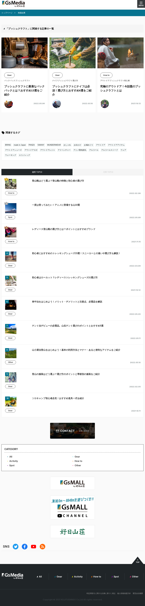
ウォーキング (10, 155)
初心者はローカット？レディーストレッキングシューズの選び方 (65, 277)
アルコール (93, 150)
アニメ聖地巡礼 (79, 150)
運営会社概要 (138, 593)
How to (11, 193)
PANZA (32, 145)
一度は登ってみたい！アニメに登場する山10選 (56, 205)
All (10, 456)
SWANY (41, 145)
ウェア (123, 150)
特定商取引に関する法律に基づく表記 (101, 593)
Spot (10, 217)
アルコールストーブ (109, 150)
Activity (13, 461)
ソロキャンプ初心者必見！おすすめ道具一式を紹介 (58, 398)
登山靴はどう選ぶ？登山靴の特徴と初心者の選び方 (58, 181)
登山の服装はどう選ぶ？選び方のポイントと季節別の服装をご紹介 (66, 374)
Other (10, 362)
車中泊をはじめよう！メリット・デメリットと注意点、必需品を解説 (67, 301)
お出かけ (77, 145)
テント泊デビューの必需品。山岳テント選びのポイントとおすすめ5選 (68, 326)
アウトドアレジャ (47, 150)
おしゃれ (67, 145)
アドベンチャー (64, 150)
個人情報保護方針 (124, 593)
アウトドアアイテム (116, 145)
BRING (8, 145)
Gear (10, 265)
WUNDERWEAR (54, 145)
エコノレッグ (24, 155)
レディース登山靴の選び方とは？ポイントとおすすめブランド (63, 229)
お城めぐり (88, 145)
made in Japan (20, 145)
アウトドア (100, 145)
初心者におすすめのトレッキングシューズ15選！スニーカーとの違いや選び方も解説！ (76, 253)
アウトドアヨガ (30, 150)
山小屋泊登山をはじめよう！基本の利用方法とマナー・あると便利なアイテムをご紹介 (76, 350)
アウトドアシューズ (13, 150)
